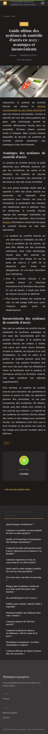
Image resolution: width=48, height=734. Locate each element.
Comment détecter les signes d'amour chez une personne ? (23, 652)
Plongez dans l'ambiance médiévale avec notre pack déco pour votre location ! (22, 589)
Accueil (6, 16)
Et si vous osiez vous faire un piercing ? (23, 578)
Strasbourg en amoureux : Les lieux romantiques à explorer (22, 643)
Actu (13, 16)
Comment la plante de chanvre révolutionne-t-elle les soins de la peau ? (21, 633)
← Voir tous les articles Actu (16, 489)
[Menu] (42, 3)
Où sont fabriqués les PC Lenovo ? (22, 597)
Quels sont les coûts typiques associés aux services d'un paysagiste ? (23, 570)
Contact (6, 717)
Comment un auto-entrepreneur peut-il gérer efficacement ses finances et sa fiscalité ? (24, 551)
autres (7, 222)
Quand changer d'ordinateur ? (20, 524)
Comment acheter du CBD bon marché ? (20, 623)
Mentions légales (10, 713)
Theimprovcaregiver (16, 677)
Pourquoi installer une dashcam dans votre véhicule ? (23, 614)
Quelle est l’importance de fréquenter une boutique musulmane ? (23, 540)
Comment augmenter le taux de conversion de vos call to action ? (21, 561)
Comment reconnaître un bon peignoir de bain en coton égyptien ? (24, 531)
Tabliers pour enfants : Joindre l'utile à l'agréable (24, 605)
